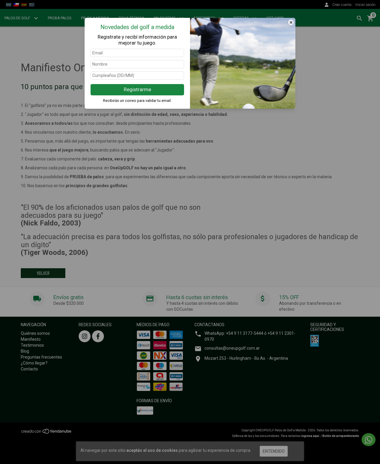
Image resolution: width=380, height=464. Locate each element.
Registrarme (137, 89)
